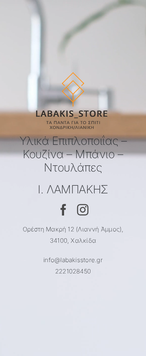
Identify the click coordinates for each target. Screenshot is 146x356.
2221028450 (73, 271)
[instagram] (82, 210)
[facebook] (63, 210)
